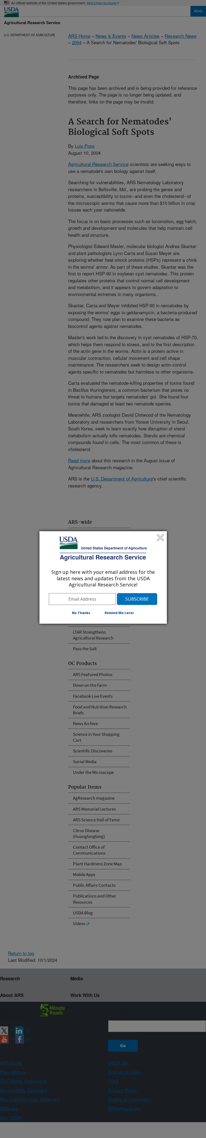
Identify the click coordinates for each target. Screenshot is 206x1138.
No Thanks (81, 613)
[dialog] (103, 577)
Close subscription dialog (160, 537)
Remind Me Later (119, 613)
